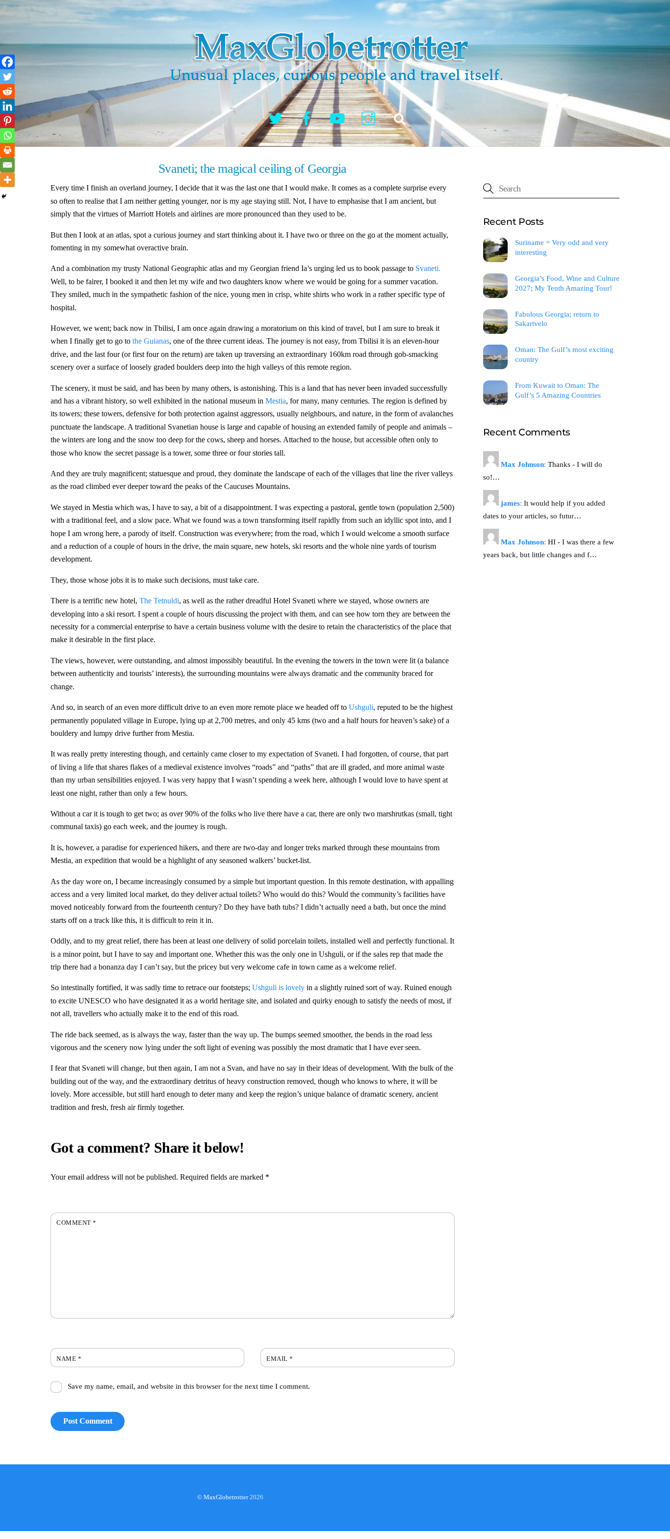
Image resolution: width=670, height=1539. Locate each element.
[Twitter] (7, 76)
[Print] (7, 150)
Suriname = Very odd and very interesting (562, 247)
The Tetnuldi (159, 600)
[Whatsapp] (7, 135)
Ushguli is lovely (278, 987)
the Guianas (150, 341)
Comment (76, 1222)
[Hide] (4, 196)
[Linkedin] (7, 106)
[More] (7, 179)
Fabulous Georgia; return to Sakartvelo (557, 319)
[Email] (7, 165)
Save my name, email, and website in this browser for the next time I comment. (189, 1386)
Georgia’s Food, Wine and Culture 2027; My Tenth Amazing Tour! (567, 283)
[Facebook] (7, 61)
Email (279, 1358)
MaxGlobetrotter (226, 1497)
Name (68, 1358)
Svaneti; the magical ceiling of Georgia (252, 169)
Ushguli (361, 707)
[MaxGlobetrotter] (335, 92)
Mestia (275, 401)
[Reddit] (7, 91)
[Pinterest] (7, 120)
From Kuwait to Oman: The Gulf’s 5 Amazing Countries (558, 390)
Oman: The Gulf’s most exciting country (564, 354)
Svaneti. (427, 268)
